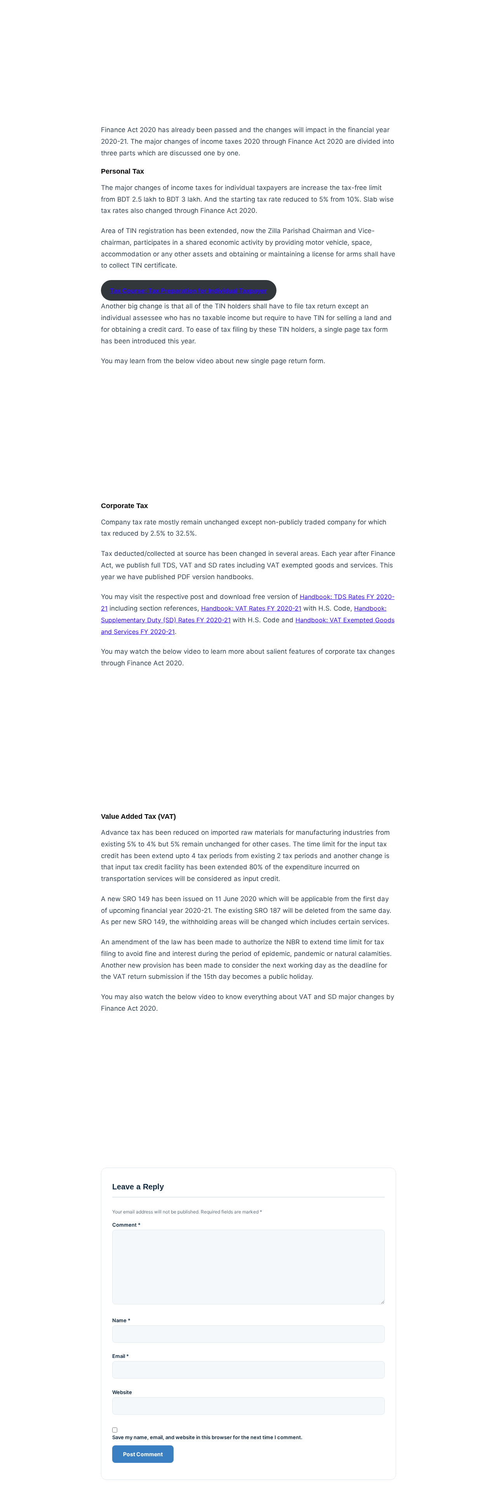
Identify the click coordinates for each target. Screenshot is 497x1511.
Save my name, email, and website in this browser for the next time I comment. (207, 1437)
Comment (126, 1224)
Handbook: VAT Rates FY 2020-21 (251, 608)
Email (120, 1356)
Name (121, 1320)
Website (122, 1392)
